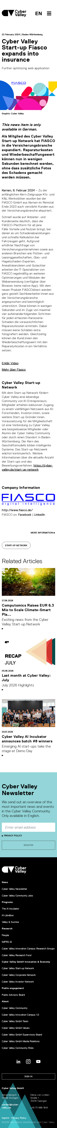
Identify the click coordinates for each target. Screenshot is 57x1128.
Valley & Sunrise (10, 922)
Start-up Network (16, 545)
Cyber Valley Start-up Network (18, 968)
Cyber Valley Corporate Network (19, 975)
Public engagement (13, 988)
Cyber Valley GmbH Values (15, 1028)
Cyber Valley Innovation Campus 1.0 (20, 1014)
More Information (42, 532)
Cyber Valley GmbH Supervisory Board (22, 1034)
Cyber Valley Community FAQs (18, 1048)
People (5, 935)
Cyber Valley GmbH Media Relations (21, 1041)
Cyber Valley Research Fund (16, 955)
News (5, 882)
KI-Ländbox (8, 915)
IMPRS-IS (7, 942)
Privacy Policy (12, 835)
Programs (7, 902)
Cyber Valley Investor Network (18, 981)
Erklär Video (10, 363)
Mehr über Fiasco (14, 369)
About (5, 1001)
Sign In (28, 1076)
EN (38, 13)
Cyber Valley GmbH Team (15, 1021)
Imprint (5, 1118)
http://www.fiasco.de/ (17, 510)
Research (7, 928)
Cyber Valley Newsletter (14, 889)
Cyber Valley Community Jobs (17, 895)
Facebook (24, 514)
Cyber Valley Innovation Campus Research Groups (28, 948)
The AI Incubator (10, 908)
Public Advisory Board (13, 995)
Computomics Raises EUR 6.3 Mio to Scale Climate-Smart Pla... (28, 609)
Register (28, 845)
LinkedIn (39, 514)
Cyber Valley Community (14, 1008)
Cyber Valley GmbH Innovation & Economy (26, 961)
